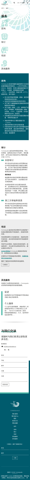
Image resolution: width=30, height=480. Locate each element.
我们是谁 (15, 414)
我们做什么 (15, 416)
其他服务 (15, 436)
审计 (15, 432)
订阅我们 (5, 265)
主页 (2, 8)
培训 (15, 434)
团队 (15, 418)
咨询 (15, 429)
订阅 (15, 458)
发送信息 (5, 384)
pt (21, 3)
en (18, 3)
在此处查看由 (5, 251)
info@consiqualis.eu (10, 346)
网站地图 (15, 423)
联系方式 (15, 421)
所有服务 (15, 439)
